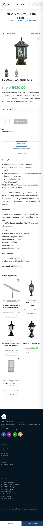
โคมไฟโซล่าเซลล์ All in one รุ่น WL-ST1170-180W (11, 385)
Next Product (34, 33)
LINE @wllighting (32, 523)
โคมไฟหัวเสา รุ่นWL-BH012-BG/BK (27, 21)
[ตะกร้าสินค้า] (34, 4)
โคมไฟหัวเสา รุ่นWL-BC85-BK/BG (31, 304)
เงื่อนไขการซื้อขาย (5, 467)
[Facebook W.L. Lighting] (3, 434)
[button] (38, 38)
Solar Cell (5, 300)
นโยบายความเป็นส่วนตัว (7, 465)
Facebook (3, 498)
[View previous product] (3, 33)
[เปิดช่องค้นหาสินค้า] (30, 4)
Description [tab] (21, 144)
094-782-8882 (8, 489)
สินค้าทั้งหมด (4, 449)
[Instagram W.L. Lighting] (9, 434)
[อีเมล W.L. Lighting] (20, 434)
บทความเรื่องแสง (5, 456)
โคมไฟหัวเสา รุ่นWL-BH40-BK (31, 343)
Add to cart (20, 121)
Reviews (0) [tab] (22, 153)
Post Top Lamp (12, 131)
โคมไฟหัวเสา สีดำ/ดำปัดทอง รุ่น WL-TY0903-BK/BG (11, 344)
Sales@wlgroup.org (9, 494)
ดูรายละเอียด (11, 316)
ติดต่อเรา (3, 460)
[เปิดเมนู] (39, 4)
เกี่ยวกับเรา (4, 458)
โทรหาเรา (10, 523)
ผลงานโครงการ (5, 453)
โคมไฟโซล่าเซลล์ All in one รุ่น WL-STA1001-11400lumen (11, 306)
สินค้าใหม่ (3, 451)
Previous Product (10, 33)
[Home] (6, 21)
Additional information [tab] (21, 149)
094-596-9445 (8, 487)
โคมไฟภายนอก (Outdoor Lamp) (13, 302)
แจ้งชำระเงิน (4, 462)
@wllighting (8, 496)
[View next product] (39, 33)
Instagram (10, 498)
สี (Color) (7, 109)
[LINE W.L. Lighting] (15, 434)
